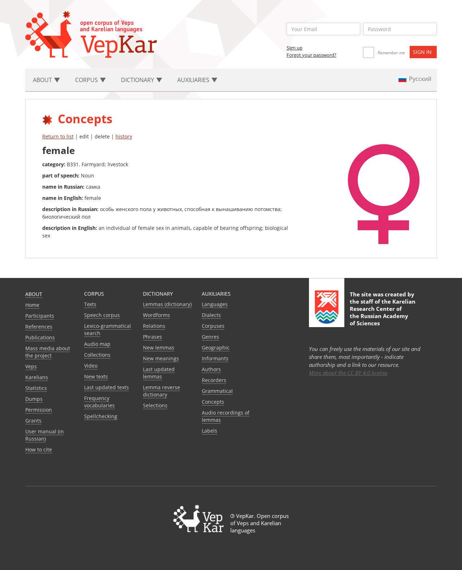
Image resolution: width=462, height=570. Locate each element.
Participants (39, 315)
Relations (154, 325)
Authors (211, 369)
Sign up (294, 47)
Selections (155, 405)
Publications (40, 337)
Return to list (58, 136)
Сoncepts (213, 401)
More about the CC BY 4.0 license (348, 372)
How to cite (38, 449)
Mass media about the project (47, 352)
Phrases (152, 336)
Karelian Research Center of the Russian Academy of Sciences (382, 312)
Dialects (211, 315)
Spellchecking (100, 416)
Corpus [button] (87, 80)
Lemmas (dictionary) (167, 304)
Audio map (97, 343)
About (33, 294)
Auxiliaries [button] (194, 80)
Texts (90, 304)
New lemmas (158, 347)
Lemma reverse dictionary (161, 391)
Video (90, 365)
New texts (96, 376)
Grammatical (217, 390)
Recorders (214, 380)
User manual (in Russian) (44, 435)
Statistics (36, 388)
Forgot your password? (311, 55)
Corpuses (213, 325)
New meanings (161, 358)
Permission (38, 409)
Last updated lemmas (159, 373)
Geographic (216, 347)
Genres (210, 336)
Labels (209, 430)
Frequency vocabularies (99, 402)
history (124, 136)
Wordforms (156, 315)
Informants (215, 358)
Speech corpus (102, 315)
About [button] (43, 80)
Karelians (36, 377)
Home (32, 304)
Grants (33, 420)
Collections (97, 354)
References (38, 326)
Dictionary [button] (138, 80)
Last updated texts (106, 387)
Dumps (34, 398)
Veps (31, 366)
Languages (215, 304)
